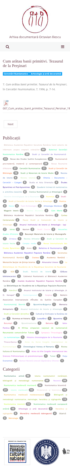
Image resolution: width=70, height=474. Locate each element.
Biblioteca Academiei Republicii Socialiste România (28, 215)
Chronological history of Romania (38, 346)
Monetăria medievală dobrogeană (36, 413)
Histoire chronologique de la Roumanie (21, 196)
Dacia (11, 206)
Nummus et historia (21, 318)
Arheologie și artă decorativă (46, 73)
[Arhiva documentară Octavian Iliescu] (35, 19)
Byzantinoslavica (28, 323)
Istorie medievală (19, 390)
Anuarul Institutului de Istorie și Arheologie (41, 309)
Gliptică (62, 413)
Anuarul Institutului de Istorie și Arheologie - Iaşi (43, 224)
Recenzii (57, 380)
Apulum (26, 229)
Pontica (62, 201)
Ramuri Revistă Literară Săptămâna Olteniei (39, 360)
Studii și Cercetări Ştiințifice (16, 313)
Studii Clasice (43, 229)
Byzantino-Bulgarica (42, 304)
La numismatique (12, 337)
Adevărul (13, 290)
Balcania (49, 323)
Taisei (52, 356)
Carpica (48, 295)
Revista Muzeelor (35, 210)
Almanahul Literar (50, 262)
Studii (63, 196)
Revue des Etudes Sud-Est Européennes (28, 159)
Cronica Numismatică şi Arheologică (45, 191)
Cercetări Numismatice (16, 73)
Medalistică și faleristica (49, 390)
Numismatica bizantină (55, 385)
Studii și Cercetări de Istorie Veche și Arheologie (30, 201)
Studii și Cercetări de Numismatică (49, 154)
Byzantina (57, 318)
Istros (12, 229)
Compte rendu (29, 243)
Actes (29, 248)
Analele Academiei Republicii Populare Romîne (40, 281)
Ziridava (12, 238)
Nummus (50, 196)
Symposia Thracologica (51, 332)
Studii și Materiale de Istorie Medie (37, 173)
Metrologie (13, 418)
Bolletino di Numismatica (50, 248)
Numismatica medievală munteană (20, 385)
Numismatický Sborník (14, 304)
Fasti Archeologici (29, 206)
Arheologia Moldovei (53, 206)
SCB (12, 271)
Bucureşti (8, 323)
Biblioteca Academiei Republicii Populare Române (27, 252)
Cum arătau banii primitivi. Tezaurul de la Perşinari (33, 63)
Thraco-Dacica (10, 342)
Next (10, 124)
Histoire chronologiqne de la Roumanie (44, 337)
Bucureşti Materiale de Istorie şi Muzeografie (45, 234)
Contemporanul (30, 295)
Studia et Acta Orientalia (41, 182)
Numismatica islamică (14, 404)
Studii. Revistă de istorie (37, 271)
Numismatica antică (14, 376)
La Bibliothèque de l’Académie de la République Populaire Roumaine (35, 285)
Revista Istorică (28, 177)
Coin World (56, 210)
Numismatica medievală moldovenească (24, 394)
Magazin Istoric (11, 210)
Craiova (35, 257)
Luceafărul (41, 318)
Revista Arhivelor (32, 238)
